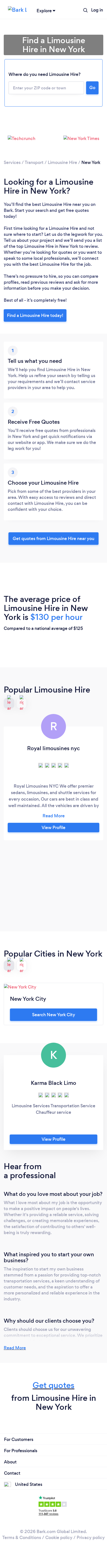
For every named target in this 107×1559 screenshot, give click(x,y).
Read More (15, 1348)
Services (12, 162)
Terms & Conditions (21, 1538)
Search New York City (53, 1015)
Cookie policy (58, 1538)
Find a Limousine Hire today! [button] (35, 315)
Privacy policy (91, 1538)
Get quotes (53, 1385)
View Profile (53, 828)
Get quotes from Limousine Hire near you (53, 539)
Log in (97, 10)
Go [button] (92, 88)
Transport (34, 162)
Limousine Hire (62, 162)
